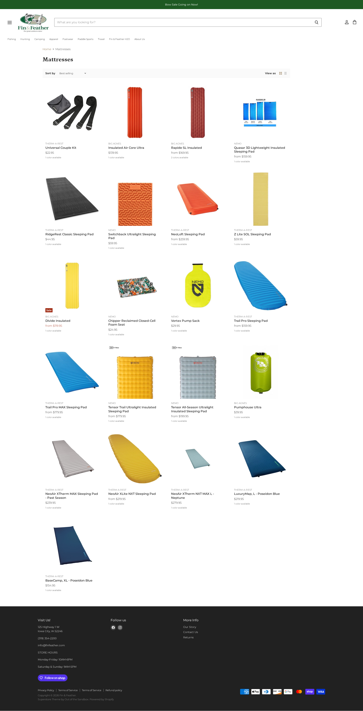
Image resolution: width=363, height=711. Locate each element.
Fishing (12, 39)
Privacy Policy (46, 690)
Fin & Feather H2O (119, 39)
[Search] (317, 22)
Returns (188, 637)
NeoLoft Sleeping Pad (188, 234)
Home (47, 49)
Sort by (50, 73)
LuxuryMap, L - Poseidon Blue (257, 494)
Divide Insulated (57, 321)
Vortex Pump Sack (185, 321)
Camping (39, 39)
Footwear (68, 39)
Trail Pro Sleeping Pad (251, 321)
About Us (139, 39)
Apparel (53, 39)
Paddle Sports (85, 39)
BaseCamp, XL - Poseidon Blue (68, 580)
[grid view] (280, 73)
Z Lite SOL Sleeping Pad (252, 234)
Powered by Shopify (102, 699)
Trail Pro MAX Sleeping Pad (66, 407)
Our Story (189, 627)
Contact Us (190, 632)
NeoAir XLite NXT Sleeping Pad (132, 494)
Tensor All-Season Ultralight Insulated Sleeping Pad (192, 409)
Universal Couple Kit (60, 148)
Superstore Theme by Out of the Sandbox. (63, 699)
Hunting (25, 39)
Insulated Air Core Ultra (126, 148)
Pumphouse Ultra (247, 407)
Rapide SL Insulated (186, 148)
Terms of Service (68, 690)
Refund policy (113, 690)
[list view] (285, 73)
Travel (101, 39)
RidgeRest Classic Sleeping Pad (69, 234)
